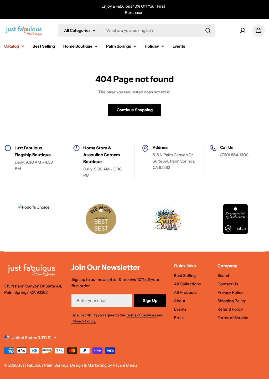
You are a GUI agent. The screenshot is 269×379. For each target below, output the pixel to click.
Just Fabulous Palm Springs (43, 365)
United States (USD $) (31, 337)
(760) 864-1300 (234, 154)
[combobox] (136, 30)
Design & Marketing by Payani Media (103, 365)
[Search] (208, 30)
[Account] (243, 30)
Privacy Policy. (83, 321)
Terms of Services (141, 315)
